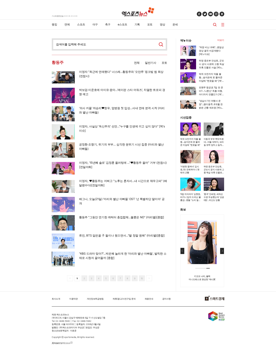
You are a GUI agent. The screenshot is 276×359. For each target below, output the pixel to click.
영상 (162, 24)
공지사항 (166, 298)
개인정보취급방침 (95, 298)
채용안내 (149, 298)
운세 (175, 24)
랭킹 (54, 24)
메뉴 (222, 24)
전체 (137, 62)
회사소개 (56, 298)
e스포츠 (122, 24)
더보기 (220, 40)
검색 (215, 24)
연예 (67, 24)
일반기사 (150, 62)
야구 (95, 24)
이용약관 (73, 298)
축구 (107, 24)
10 (142, 278)
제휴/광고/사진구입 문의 (124, 298)
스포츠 (81, 24)
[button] (222, 251)
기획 (137, 24)
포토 (150, 24)
